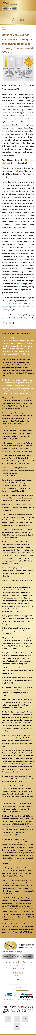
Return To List (8, 323)
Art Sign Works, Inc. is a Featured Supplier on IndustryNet (18, 1000)
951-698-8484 (18, 973)
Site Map (18, 987)
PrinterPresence (22, 990)
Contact (18, 975)
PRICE (15, 171)
